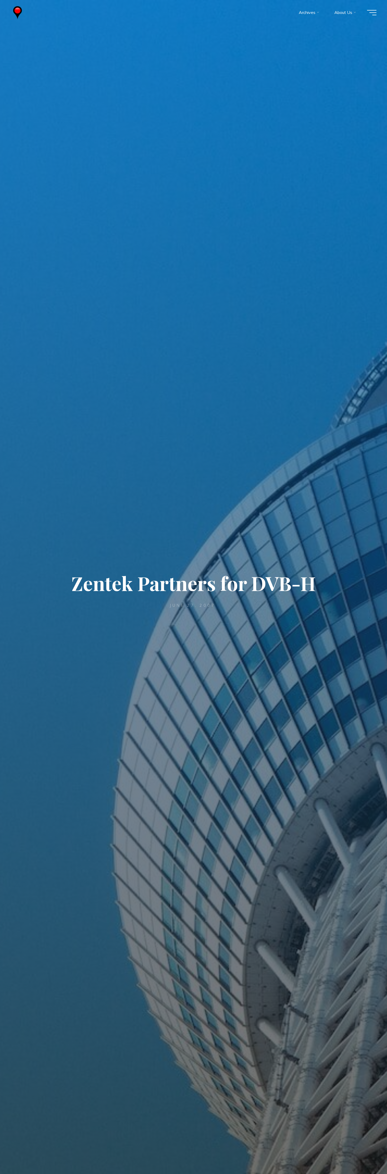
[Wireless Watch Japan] (17, 12)
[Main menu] (371, 12)
